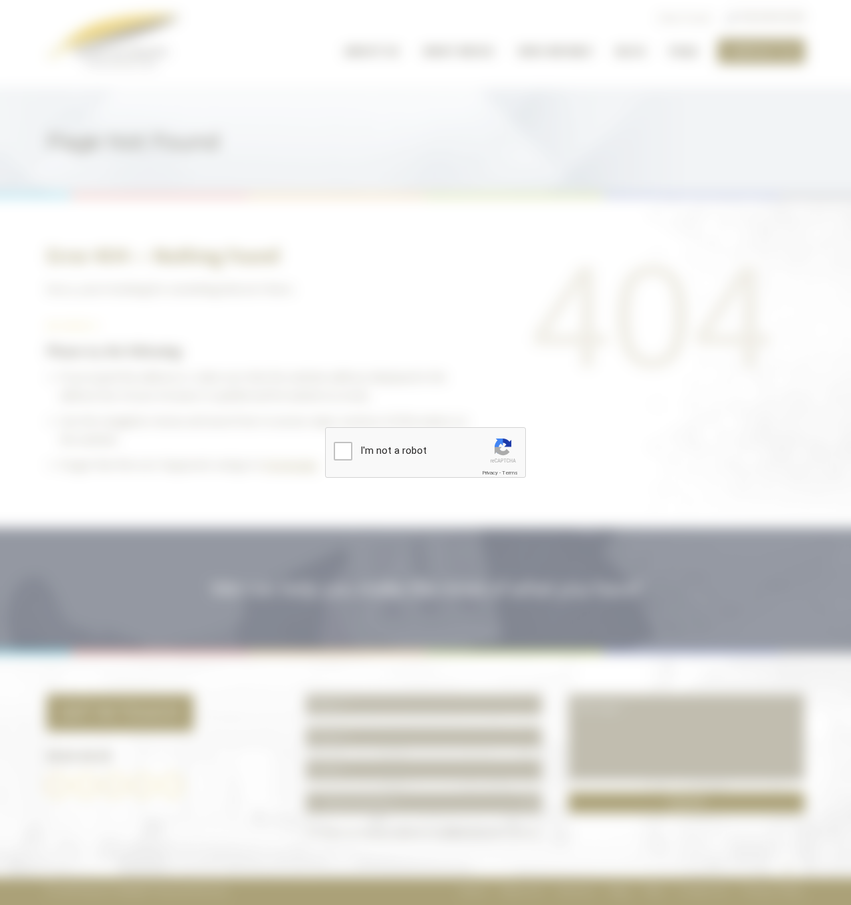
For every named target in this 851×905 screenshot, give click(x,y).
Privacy (490, 473)
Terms (510, 473)
